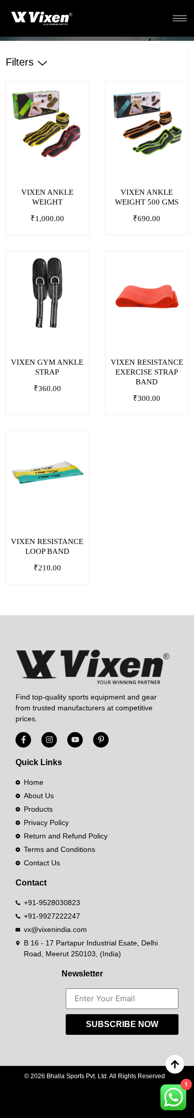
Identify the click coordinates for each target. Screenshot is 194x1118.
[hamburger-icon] (179, 18)
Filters (20, 62)
